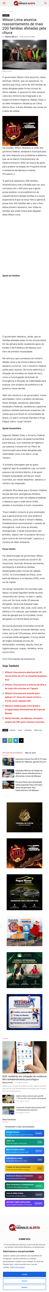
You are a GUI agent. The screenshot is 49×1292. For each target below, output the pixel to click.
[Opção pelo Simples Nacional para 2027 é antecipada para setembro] (8, 1110)
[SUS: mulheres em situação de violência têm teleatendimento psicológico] (24, 1057)
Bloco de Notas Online (15, 1149)
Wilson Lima (38, 730)
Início (4, 11)
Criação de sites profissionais (18, 1167)
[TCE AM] (24, 817)
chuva (20, 730)
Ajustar (24, 1281)
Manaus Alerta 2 (11, 37)
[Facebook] (4, 740)
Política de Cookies (17, 1267)
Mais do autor (30, 753)
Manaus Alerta (7, 1082)
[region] (24, 1270)
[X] (21, 740)
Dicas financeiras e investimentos (20, 1184)
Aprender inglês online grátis (18, 1202)
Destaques (28, 730)
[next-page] (7, 796)
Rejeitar (24, 1287)
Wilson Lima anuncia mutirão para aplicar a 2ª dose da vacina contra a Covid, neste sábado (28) (23, 697)
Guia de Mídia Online (14, 1193)
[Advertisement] (24, 244)
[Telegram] (15, 740)
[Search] (45, 3)
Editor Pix (10, 1141)
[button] (4, 3)
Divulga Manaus (12, 1132)
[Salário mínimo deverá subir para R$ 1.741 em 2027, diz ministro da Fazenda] (8, 1099)
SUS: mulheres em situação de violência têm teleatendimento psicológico (24, 1078)
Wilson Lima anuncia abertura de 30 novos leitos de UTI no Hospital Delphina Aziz (26, 676)
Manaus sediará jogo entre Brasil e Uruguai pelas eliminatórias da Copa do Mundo (25, 710)
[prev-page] (3, 796)
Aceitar (24, 1274)
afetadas (12, 730)
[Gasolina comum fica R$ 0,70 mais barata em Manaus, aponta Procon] (8, 762)
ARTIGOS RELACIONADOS (12, 753)
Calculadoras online (14, 1158)
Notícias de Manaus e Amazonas (19, 1176)
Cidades (11, 11)
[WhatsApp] (10, 740)
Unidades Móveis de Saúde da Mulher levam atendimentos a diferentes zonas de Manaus (28, 773)
